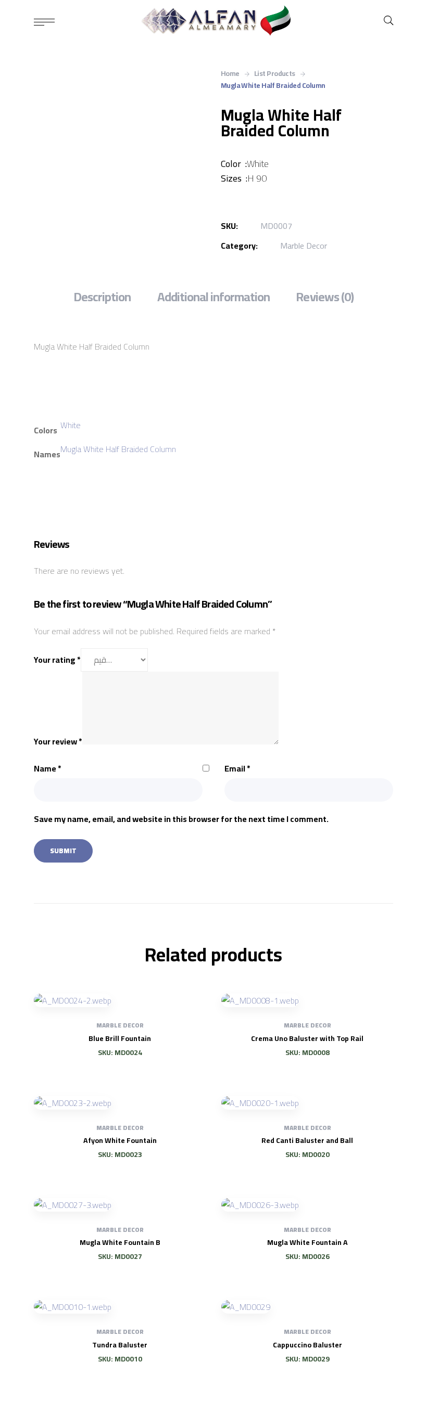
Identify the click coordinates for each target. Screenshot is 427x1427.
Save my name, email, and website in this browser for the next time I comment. (181, 819)
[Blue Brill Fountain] (120, 1000)
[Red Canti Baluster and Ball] (307, 1102)
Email (237, 768)
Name (47, 768)
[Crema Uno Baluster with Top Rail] (307, 1000)
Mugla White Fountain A (307, 1242)
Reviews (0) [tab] (324, 296)
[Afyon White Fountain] (120, 1102)
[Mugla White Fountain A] (307, 1204)
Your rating (57, 659)
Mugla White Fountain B (120, 1242)
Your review (58, 741)
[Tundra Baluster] (120, 1306)
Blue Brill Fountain (120, 1038)
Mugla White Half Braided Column (118, 449)
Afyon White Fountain (120, 1140)
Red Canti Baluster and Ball (307, 1140)
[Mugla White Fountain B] (120, 1204)
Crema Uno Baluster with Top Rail (307, 1038)
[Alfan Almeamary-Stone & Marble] (213, 21)
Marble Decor (303, 245)
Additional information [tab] (213, 296)
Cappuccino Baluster (307, 1345)
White (70, 425)
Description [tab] (102, 296)
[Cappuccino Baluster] (307, 1306)
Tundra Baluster (119, 1345)
